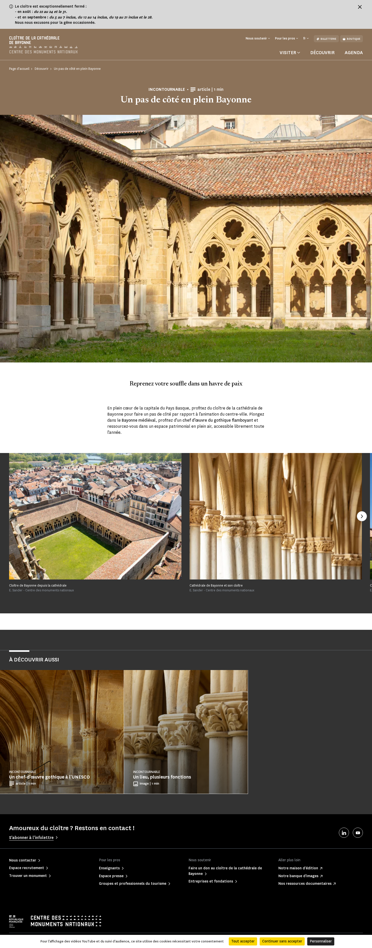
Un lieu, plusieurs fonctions (162, 777)
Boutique (353, 39)
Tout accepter (243, 941)
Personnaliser (321, 941)
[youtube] (358, 833)
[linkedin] (344, 833)
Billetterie (328, 39)
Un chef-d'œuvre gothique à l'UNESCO (49, 777)
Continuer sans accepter (282, 941)
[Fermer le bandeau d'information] (360, 7)
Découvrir (322, 53)
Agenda (354, 53)
